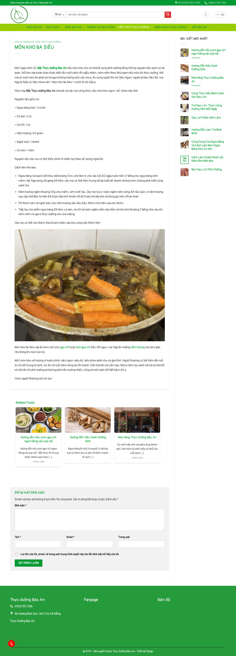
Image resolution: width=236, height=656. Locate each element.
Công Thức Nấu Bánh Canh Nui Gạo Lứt (207, 95)
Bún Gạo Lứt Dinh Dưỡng (206, 169)
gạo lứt (64, 347)
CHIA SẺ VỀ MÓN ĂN (24, 42)
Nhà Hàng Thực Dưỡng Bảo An (137, 437)
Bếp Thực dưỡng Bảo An (52, 68)
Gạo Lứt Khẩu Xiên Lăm (206, 118)
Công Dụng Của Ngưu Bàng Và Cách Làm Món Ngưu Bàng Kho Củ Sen (207, 145)
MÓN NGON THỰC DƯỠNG (170, 27)
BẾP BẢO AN (199, 27)
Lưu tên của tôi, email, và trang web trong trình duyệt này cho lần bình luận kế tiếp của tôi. (69, 554)
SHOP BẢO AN (73, 27)
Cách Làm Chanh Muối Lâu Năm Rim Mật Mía (207, 159)
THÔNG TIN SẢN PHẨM (100, 27)
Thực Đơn (52, 27)
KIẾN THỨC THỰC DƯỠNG (133, 27)
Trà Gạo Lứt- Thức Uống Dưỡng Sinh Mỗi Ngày (206, 107)
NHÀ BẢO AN (34, 27)
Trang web (124, 537)
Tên (18, 537)
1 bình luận (198, 58)
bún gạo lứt (83, 347)
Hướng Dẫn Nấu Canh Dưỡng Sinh (88, 439)
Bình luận (21, 505)
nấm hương (138, 347)
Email (70, 537)
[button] (206, 15)
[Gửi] (168, 15)
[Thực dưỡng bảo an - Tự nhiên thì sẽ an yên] (28, 15)
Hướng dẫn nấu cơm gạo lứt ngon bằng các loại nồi (38, 439)
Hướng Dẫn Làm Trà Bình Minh (206, 131)
